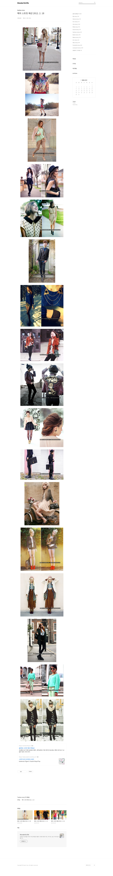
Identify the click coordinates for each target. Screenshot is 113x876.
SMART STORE (77, 50)
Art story (76, 40)
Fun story (76, 21)
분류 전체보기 (77, 14)
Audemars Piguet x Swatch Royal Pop (29, 761)
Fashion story (77, 32)
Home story (77, 19)
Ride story (76, 27)
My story (76, 16)
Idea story (76, 42)
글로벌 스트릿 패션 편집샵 (26, 748)
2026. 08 (84, 80)
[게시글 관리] (25, 771)
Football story (77, 45)
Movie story (77, 37)
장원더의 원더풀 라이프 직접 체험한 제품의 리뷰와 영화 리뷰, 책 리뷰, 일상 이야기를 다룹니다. (39, 837)
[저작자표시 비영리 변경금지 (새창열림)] (35, 771)
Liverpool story (78, 48)
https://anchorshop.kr (25, 745)
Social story (77, 29)
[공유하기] (23, 771)
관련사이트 (88, 865)
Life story (76, 24)
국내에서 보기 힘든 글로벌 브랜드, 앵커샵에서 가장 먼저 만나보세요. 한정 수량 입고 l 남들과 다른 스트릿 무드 (41, 751)
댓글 (18, 827)
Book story (76, 35)
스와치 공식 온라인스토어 (26, 759)
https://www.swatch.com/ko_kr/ (27, 757)
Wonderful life (23, 3)
